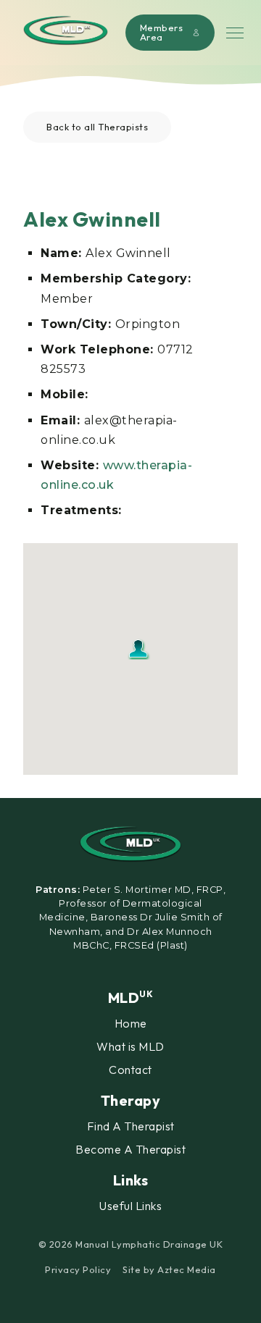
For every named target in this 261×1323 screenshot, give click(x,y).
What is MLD (130, 1046)
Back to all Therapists (97, 127)
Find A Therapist (131, 1126)
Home (131, 1023)
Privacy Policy (78, 1269)
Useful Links (130, 1205)
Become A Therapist (130, 1149)
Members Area (161, 32)
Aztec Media (186, 1269)
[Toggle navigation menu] (235, 33)
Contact (130, 1069)
